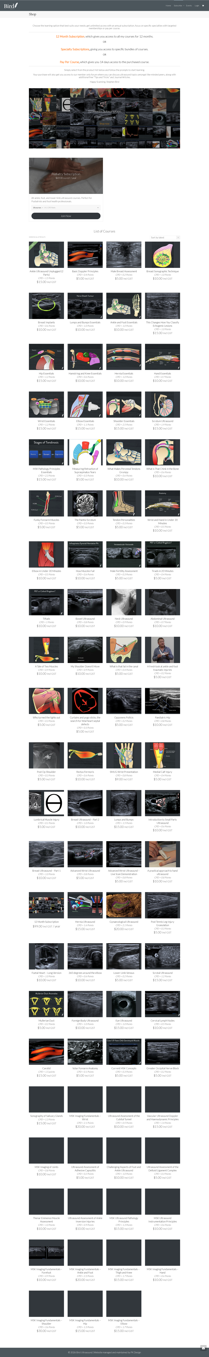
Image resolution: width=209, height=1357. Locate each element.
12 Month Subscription (46, 921)
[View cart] (203, 5)
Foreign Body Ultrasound (85, 1020)
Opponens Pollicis (123, 717)
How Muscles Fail (85, 571)
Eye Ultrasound (124, 1020)
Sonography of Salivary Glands (46, 1115)
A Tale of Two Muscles (46, 666)
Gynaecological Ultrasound (124, 921)
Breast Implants (46, 322)
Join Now (66, 216)
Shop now (104, 123)
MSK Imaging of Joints (46, 1167)
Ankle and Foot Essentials (123, 322)
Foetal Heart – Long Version (46, 972)
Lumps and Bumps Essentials (85, 322)
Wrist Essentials (46, 421)
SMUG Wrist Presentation (124, 771)
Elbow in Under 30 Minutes (46, 571)
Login (197, 5)
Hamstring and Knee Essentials (85, 373)
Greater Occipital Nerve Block (162, 1068)
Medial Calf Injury (162, 771)
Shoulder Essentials (123, 421)
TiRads (46, 618)
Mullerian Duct (46, 1020)
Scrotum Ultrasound (162, 421)
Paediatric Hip (162, 717)
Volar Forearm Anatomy (85, 1068)
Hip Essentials (46, 373)
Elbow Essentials (85, 421)
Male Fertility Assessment (124, 571)
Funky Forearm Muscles (46, 519)
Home (168, 5)
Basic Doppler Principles (85, 271)
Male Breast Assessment (124, 271)
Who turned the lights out (46, 717)
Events (189, 5)
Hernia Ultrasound (85, 921)
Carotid (46, 1068)
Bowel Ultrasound (85, 618)
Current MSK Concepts (123, 1068)
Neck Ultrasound (124, 618)
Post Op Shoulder (46, 771)
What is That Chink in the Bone (162, 468)
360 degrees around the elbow (85, 972)
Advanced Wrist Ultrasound (85, 870)
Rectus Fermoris (85, 771)
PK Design (136, 1352)
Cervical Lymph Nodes (163, 1020)
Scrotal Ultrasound (163, 972)
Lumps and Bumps (124, 819)
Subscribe (178, 5)
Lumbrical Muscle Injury (46, 819)
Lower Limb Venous (123, 972)
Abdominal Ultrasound (163, 618)
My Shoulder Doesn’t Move (85, 666)
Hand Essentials (162, 373)
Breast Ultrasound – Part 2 (85, 819)
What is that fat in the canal (124, 666)
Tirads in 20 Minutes (162, 571)
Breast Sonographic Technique (162, 271)
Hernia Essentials (124, 373)
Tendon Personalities (124, 519)
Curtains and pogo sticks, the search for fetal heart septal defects (85, 721)
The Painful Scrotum (85, 519)
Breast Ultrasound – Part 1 (46, 870)
